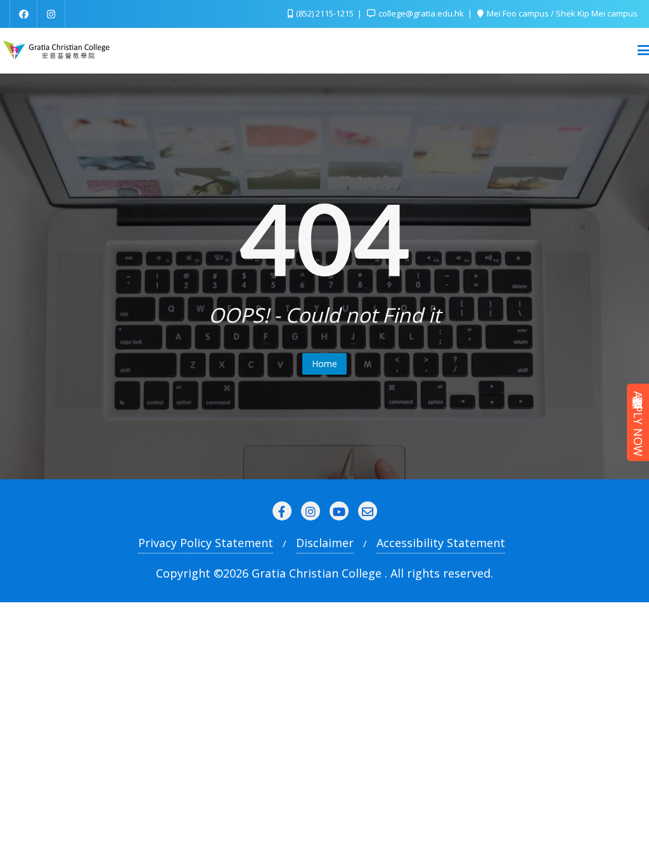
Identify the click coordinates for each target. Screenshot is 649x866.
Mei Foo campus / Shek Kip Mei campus (561, 13)
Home (324, 364)
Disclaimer (325, 542)
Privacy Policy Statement (205, 542)
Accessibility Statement (440, 542)
